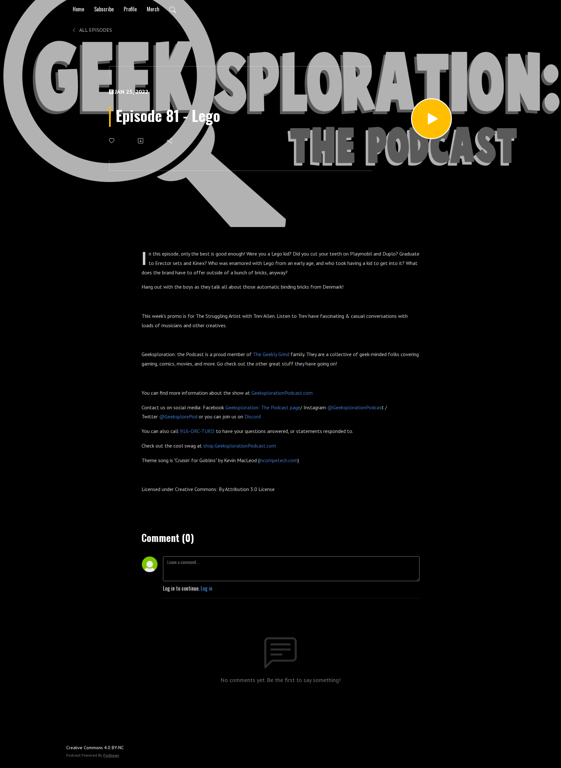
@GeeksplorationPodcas (354, 407)
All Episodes (95, 30)
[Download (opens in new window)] (141, 141)
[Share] (170, 141)
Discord (252, 416)
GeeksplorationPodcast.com (282, 393)
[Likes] (112, 140)
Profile (130, 9)
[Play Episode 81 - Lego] (431, 118)
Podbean (111, 755)
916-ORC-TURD (197, 431)
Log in (206, 588)
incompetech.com (278, 460)
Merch (153, 9)
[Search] (173, 9)
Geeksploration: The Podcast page (262, 407)
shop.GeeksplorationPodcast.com (239, 445)
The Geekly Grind (271, 354)
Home (78, 9)
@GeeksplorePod (178, 416)
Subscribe (104, 9)
